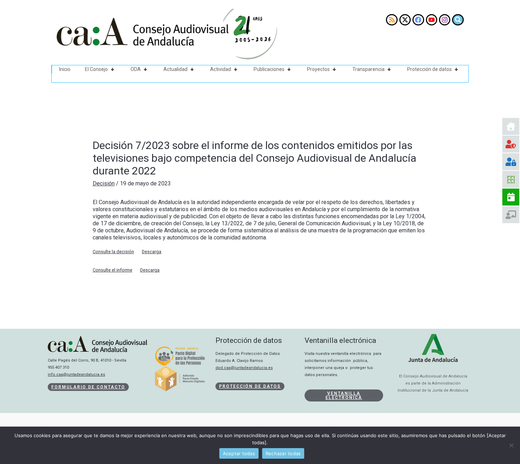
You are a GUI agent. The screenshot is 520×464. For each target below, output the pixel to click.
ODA (136, 69)
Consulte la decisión (113, 251)
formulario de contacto (88, 387)
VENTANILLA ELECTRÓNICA (343, 395)
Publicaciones (269, 69)
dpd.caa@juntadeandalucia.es (244, 367)
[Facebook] (418, 19)
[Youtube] (431, 19)
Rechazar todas (283, 453)
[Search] (457, 19)
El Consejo (96, 69)
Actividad (220, 69)
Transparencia (368, 69)
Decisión (104, 183)
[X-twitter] (405, 19)
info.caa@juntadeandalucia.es (76, 374)
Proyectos (318, 69)
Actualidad (175, 69)
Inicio (64, 69)
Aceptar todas (239, 453)
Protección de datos (429, 69)
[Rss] (391, 19)
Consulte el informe (112, 270)
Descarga (151, 251)
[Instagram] (444, 19)
